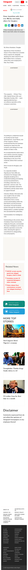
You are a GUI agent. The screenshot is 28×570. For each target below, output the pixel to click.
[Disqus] (14, 446)
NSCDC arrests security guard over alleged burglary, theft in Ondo (14, 273)
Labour (5, 549)
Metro (4, 552)
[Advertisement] (14, 78)
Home (4, 5)
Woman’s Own (18, 559)
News (9, 5)
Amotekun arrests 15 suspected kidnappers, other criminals (13, 280)
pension (17, 542)
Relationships (6, 557)
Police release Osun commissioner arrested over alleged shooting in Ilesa (14, 288)
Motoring (5, 554)
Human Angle (18, 539)
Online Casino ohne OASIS (7, 515)
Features (17, 532)
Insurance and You (19, 541)
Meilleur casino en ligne (19, 515)
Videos (16, 556)
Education (6, 541)
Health (16, 536)
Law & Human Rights (8, 551)
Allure (5, 529)
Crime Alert (6, 536)
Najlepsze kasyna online (7, 518)
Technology (18, 549)
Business (5, 532)
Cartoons (17, 552)
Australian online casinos (19, 518)
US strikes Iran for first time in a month (12, 397)
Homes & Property (19, 537)
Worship (17, 561)
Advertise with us (19, 509)
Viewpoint (17, 557)
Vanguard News (7, 2)
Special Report (7, 559)
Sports (5, 561)
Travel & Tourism (19, 554)
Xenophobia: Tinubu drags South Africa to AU (13, 369)
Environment (18, 531)
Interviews (6, 547)
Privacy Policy (19, 512)
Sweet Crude (18, 547)
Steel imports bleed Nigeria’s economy (10, 341)
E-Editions (16, 5)
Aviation (5, 531)
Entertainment (18, 529)
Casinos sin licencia (6, 522)
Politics (22, 5)
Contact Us (6, 512)
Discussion (6, 539)
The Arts (17, 551)
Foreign (17, 534)
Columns (5, 534)
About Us (6, 509)
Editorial (5, 537)
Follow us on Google (17, 9)
